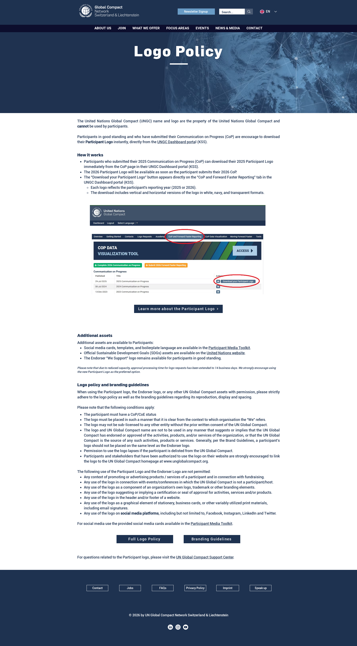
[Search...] (249, 11)
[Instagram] (178, 627)
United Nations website (226, 353)
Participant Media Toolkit (229, 348)
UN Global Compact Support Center (204, 557)
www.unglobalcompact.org (186, 461)
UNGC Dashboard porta (176, 142)
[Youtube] (185, 627)
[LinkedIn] (170, 627)
